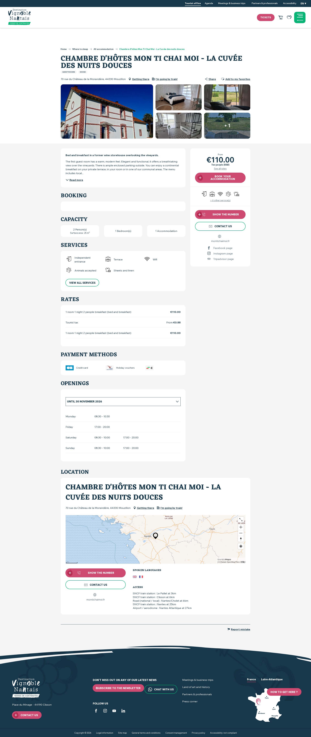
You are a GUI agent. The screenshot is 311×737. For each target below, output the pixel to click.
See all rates (220, 168)
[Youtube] (114, 711)
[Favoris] (289, 17)
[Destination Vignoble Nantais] (19, 17)
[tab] (120, 401)
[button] (303, 3)
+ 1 (227, 125)
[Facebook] (96, 711)
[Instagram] (105, 711)
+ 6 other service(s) (220, 200)
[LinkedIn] (123, 711)
